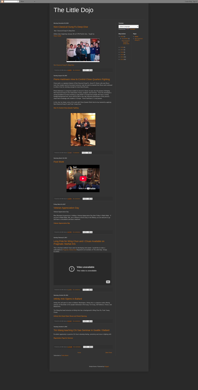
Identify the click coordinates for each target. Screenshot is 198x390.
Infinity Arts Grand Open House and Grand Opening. (70, 316)
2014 (122, 57)
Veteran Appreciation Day (66, 208)
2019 (122, 47)
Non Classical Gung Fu (139, 39)
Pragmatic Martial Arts (69, 250)
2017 (122, 49)
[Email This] (84, 70)
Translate (132, 29)
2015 (122, 54)
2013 (122, 59)
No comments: (77, 70)
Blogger (106, 366)
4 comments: (76, 152)
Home (79, 352)
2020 (122, 36)
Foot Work (59, 161)
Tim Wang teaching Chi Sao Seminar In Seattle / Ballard (81, 330)
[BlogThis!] (86, 70)
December (125, 38)
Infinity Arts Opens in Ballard (68, 298)
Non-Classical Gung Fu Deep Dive (71, 27)
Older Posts (108, 352)
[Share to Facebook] (89, 70)
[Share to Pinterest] (91, 70)
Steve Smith (57, 36)
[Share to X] (88, 70)
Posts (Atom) (64, 355)
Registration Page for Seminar (63, 338)
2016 (122, 52)
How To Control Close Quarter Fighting (66, 108)
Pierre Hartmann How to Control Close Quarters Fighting (82, 79)
